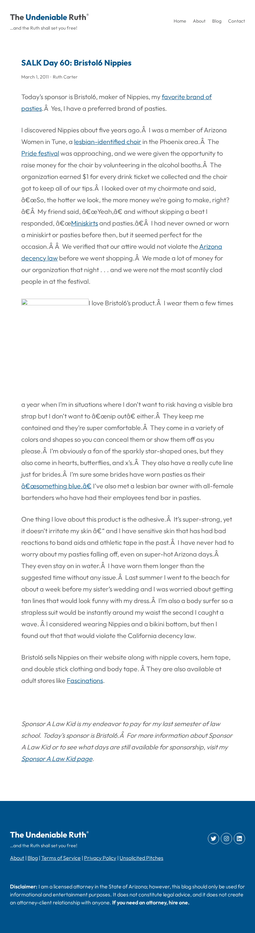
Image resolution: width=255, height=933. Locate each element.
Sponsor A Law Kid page (56, 758)
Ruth (77, 17)
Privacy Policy (100, 858)
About (17, 858)
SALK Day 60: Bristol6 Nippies (76, 63)
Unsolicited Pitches (141, 858)
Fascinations (85, 680)
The (17, 17)
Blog (33, 858)
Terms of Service (61, 858)
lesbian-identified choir (107, 141)
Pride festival (40, 153)
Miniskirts (84, 223)
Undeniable (46, 17)
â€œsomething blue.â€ (56, 486)
